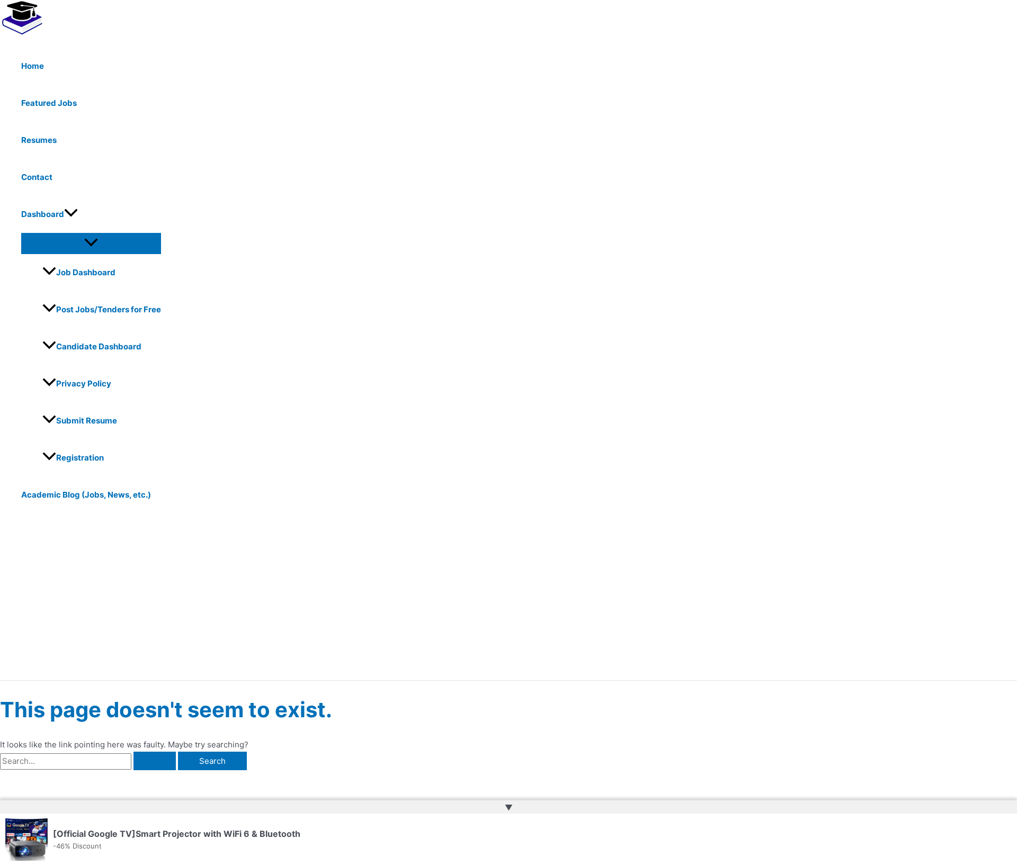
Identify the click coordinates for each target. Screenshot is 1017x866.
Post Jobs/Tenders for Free (108, 309)
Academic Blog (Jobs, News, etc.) (86, 495)
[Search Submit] (154, 761)
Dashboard (42, 214)
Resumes (39, 140)
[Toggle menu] (91, 243)
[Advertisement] (328, 601)
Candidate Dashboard (98, 346)
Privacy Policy (83, 383)
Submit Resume (86, 421)
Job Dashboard (85, 272)
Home (32, 66)
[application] (71, 214)
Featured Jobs (49, 103)
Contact (36, 177)
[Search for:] (89, 761)
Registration (80, 458)
